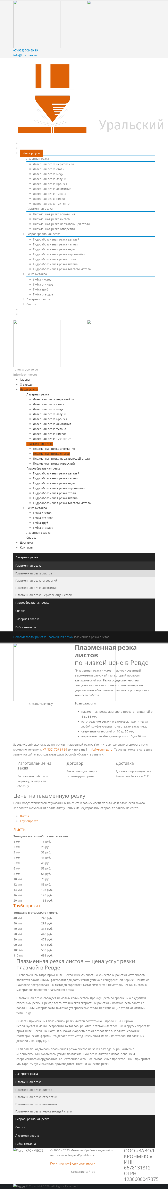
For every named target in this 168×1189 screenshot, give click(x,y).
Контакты (29, 314)
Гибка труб (40, 289)
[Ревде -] (19, 1186)
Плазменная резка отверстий (54, 229)
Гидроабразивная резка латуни (55, 244)
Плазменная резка (39, 208)
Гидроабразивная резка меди (54, 249)
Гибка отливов (43, 284)
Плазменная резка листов (51, 219)
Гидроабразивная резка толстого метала (62, 269)
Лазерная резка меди (48, 174)
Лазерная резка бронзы (50, 184)
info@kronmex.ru (25, 55)
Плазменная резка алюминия (54, 214)
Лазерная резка (37, 158)
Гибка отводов (43, 294)
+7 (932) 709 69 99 (25, 50)
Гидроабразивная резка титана (55, 264)
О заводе (28, 148)
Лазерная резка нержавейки (53, 164)
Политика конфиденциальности (72, 1163)
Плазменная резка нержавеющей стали (61, 224)
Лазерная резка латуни (49, 179)
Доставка (29, 309)
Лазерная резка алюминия (52, 189)
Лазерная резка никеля (49, 199)
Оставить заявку (41, 704)
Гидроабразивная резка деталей (56, 239)
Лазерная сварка (38, 299)
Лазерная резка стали (48, 169)
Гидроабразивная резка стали (54, 259)
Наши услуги (31, 153)
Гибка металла (36, 274)
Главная (28, 143)
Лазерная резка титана (49, 194)
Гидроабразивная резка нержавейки (59, 254)
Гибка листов (42, 279)
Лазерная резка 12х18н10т (52, 204)
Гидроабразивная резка (43, 234)
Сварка (31, 304)
